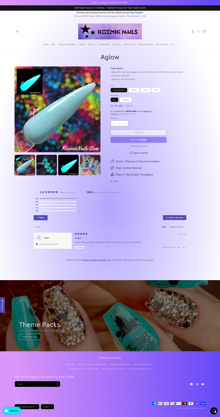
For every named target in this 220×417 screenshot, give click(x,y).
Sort (164, 227)
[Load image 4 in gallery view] (90, 165)
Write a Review (177, 218)
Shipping (114, 114)
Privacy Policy (92, 369)
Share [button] (116, 181)
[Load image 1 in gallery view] (25, 165)
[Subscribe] (57, 384)
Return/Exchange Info (142, 364)
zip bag (126, 100)
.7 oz (146, 90)
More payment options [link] (138, 146)
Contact (80, 364)
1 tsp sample (120, 90)
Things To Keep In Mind (93, 260)
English (46, 407)
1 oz (157, 90)
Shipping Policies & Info (120, 364)
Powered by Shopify (198, 408)
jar (115, 100)
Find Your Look (30, 337)
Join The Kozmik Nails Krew (139, 369)
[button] (17, 31)
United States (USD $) (25, 407)
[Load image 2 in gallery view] (46, 165)
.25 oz (135, 90)
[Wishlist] (198, 31)
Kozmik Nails (187, 408)
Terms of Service (76, 369)
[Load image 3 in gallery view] (68, 165)
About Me (70, 364)
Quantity (114, 118)
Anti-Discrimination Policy (113, 369)
